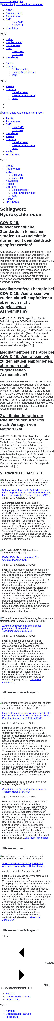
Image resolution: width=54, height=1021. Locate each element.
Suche (9, 151)
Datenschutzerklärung (18, 996)
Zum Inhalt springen (11, 1)
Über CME (18, 22)
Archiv (9, 118)
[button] (27, 33)
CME (9, 19)
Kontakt (10, 993)
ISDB (15, 75)
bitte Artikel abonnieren (36, 838)
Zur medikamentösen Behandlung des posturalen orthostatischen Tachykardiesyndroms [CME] (21, 628)
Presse (10, 63)
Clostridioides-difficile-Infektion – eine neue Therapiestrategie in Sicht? (24, 790)
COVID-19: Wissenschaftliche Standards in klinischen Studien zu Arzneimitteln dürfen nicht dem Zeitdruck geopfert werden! (25, 234)
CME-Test (17, 25)
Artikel (9, 10)
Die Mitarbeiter (20, 69)
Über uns (11, 66)
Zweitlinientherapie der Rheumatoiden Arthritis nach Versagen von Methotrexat (22, 422)
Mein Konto (12, 154)
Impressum (12, 999)
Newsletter (12, 28)
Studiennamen (14, 13)
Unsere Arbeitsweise (23, 72)
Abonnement (13, 16)
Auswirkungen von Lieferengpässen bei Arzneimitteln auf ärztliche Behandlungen (23, 864)
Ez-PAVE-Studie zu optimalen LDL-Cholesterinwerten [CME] (20, 558)
